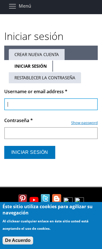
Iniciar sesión (33, 67)
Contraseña (18, 120)
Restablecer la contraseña (44, 77)
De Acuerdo (18, 240)
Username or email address (35, 91)
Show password (84, 122)
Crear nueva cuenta (36, 54)
